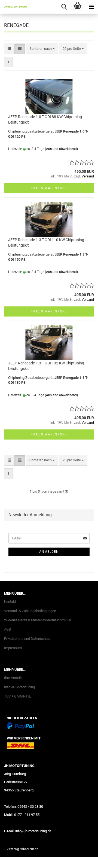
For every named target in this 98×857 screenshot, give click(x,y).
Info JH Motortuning (19, 687)
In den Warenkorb (49, 188)
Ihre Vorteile (13, 678)
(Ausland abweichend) (61, 149)
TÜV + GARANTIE (17, 696)
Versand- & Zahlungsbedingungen (30, 611)
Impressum (13, 648)
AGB (7, 629)
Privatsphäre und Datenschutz (27, 639)
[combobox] (42, 49)
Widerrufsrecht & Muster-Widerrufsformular (37, 620)
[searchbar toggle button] (64, 7)
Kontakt (10, 602)
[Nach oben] (83, 848)
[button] (9, 49)
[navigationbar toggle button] (91, 7)
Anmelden (49, 552)
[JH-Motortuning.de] (13, 7)
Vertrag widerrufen (23, 849)
